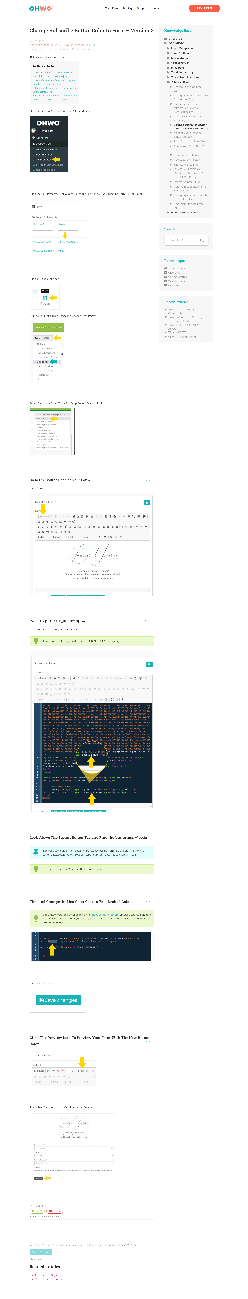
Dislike (56, 1211)
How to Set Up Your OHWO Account (184, 326)
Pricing (127, 8)
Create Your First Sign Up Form (49, 1275)
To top (148, 480)
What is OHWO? (178, 332)
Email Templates (178, 268)
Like (38, 1211)
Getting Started (177, 276)
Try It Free (111, 8)
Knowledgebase (40, 44)
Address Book (83, 44)
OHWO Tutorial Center (182, 336)
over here (101, 869)
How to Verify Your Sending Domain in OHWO (185, 319)
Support (142, 8)
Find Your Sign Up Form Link (48, 1279)
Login (156, 8)
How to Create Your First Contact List (183, 311)
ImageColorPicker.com (105, 914)
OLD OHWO (62, 44)
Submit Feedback (41, 1252)
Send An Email (177, 281)
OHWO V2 (174, 272)
